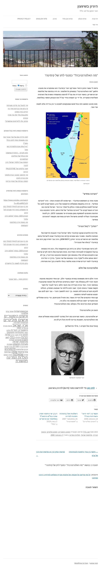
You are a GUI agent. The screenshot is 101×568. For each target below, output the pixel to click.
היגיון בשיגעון (87, 6)
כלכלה (18, 338)
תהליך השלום (8, 355)
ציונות (21, 351)
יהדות (24, 337)
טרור (7, 334)
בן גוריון (25, 328)
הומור (19, 328)
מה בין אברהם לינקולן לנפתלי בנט (15, 207)
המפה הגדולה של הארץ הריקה (17, 181)
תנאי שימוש (94, 563)
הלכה (8, 330)
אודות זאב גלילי (67, 19)
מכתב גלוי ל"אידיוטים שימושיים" (16, 121)
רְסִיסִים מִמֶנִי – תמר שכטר (18, 279)
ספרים (16, 346)
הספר (26, 332)
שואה (14, 351)
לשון (7, 337)
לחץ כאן (91, 388)
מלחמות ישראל (86, 435)
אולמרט (24, 313)
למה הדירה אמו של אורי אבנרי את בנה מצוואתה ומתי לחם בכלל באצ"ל (15, 140)
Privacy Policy (24, 19)
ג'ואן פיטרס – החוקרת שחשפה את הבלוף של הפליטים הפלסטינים (17, 156)
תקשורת (22, 361)
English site (41, 19)
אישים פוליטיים (52, 432)
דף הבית (95, 19)
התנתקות (11, 332)
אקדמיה (17, 323)
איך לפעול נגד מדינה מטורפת (17, 105)
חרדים (12, 335)
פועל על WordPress (81, 563)
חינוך (17, 335)
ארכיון (55, 19)
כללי (12, 337)
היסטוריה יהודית (19, 330)
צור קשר (95, 25)
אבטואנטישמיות (21, 311)
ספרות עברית (23, 346)
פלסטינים (10, 348)
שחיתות (7, 352)
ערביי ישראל (8, 346)
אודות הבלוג (82, 19)
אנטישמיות (24, 323)
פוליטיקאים (20, 349)
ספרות (9, 344)
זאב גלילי (86, 432)
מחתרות (11, 340)
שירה (26, 355)
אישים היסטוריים (64, 432)
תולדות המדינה (74, 435)
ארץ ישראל (20, 325)
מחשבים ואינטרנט (21, 340)
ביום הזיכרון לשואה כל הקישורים (16, 263)
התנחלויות (19, 332)
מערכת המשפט (20, 344)
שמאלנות (18, 354)
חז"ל (20, 335)
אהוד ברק (9, 311)
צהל (26, 352)
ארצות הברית (7, 326)
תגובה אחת (93, 82)
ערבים (26, 349)
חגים (25, 334)
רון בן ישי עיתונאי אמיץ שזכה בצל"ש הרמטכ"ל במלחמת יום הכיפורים (48, 416)
